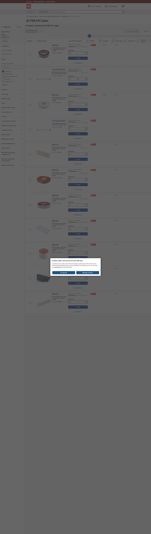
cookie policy (57, 267)
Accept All (63, 273)
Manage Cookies (87, 273)
